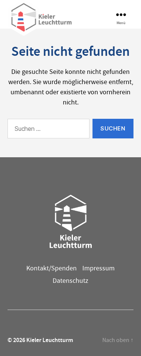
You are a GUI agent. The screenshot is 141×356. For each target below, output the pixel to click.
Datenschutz (70, 280)
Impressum (98, 268)
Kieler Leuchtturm (49, 340)
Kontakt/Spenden (51, 268)
